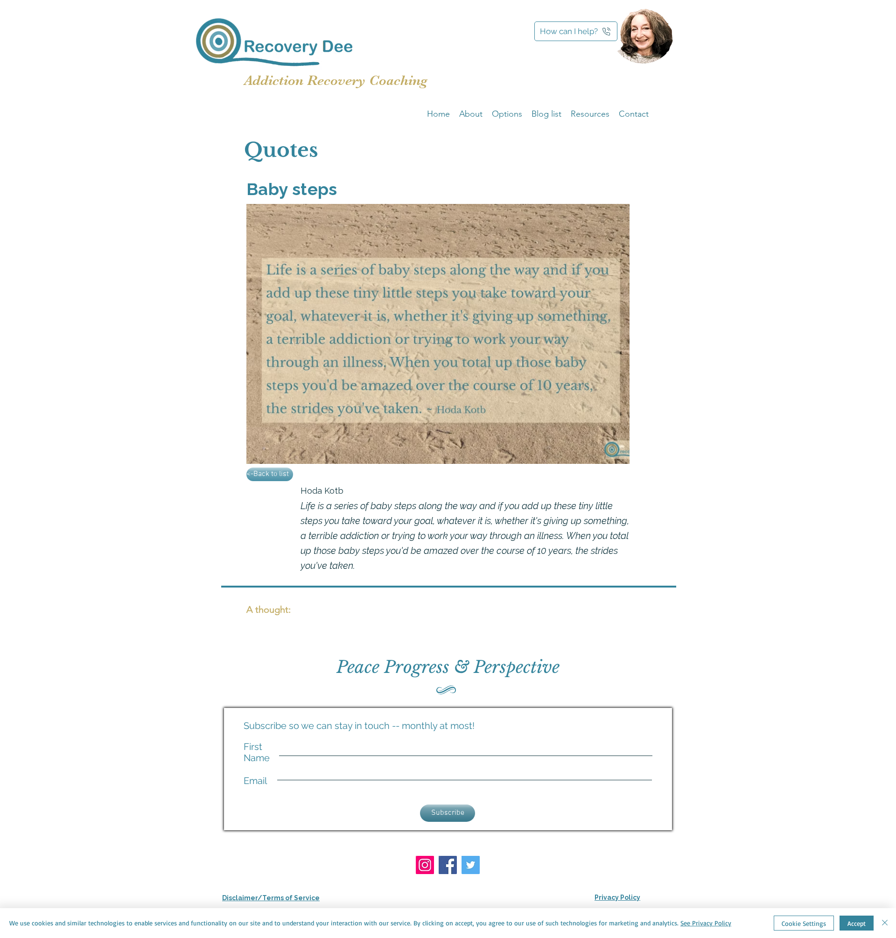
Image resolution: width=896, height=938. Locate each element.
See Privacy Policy (705, 923)
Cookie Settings (804, 923)
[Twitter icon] (471, 865)
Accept (856, 923)
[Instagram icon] (425, 865)
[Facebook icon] (448, 865)
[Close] (884, 923)
